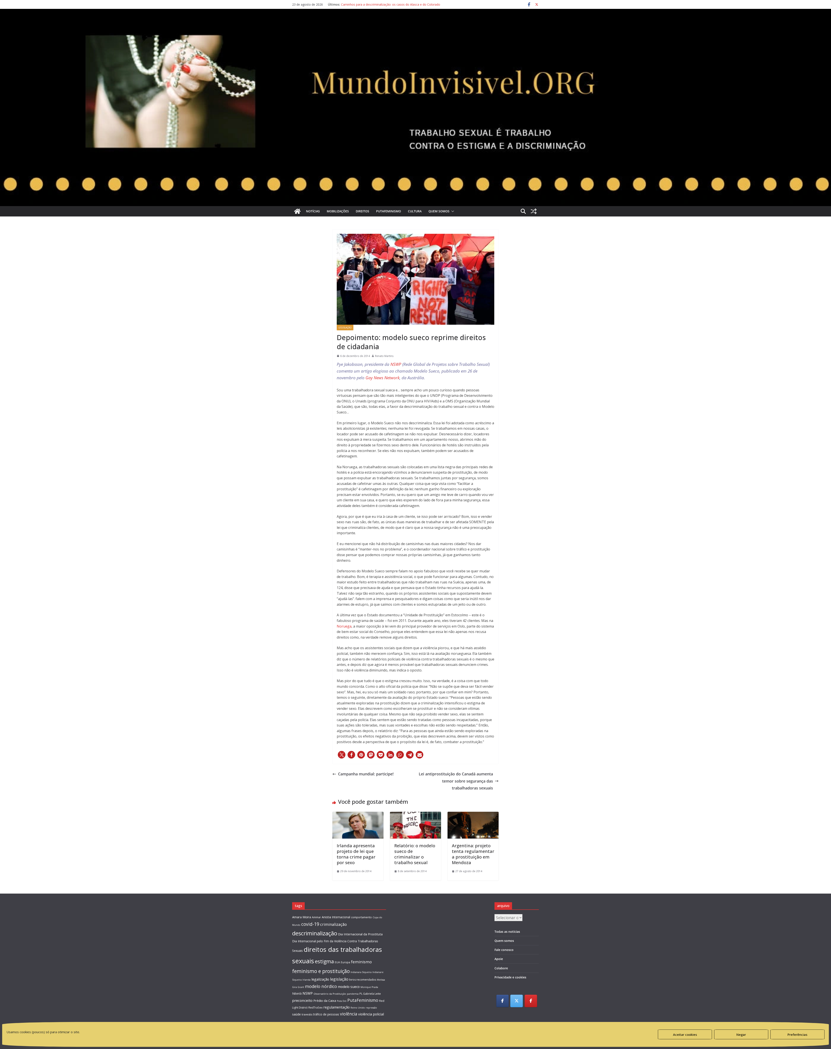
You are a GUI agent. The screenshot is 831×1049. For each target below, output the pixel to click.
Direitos (362, 211)
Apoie (498, 959)
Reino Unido (358, 1007)
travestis (307, 1014)
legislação (339, 979)
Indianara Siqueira (361, 972)
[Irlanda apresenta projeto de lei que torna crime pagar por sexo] (357, 815)
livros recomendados (362, 979)
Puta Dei (341, 1000)
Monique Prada (369, 987)
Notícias (313, 211)
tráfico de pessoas (326, 1014)
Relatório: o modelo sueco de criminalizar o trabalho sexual (414, 854)
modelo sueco (349, 986)
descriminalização (314, 933)
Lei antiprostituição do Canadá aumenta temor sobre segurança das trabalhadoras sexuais (456, 781)
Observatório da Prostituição (330, 993)
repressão (371, 1007)
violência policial (371, 1014)
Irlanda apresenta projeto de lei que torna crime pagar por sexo (356, 854)
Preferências (797, 1034)
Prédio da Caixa (324, 1000)
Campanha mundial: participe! (366, 773)
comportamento (361, 917)
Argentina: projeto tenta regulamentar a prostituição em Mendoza (473, 854)
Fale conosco (504, 950)
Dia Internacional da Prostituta (360, 934)
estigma (324, 961)
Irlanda (307, 979)
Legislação (345, 327)
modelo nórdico (321, 986)
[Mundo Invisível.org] (415, 22)
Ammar (316, 917)
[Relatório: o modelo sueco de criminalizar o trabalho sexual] (415, 815)
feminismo (361, 961)
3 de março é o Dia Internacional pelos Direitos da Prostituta (384, 4)
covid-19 (310, 924)
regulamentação (336, 1007)
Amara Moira (301, 917)
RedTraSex (315, 1007)
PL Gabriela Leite (370, 994)
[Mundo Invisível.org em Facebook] (502, 1001)
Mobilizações (338, 211)
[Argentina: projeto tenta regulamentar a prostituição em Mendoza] (473, 815)
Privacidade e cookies (510, 977)
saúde (296, 1014)
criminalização (333, 924)
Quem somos (438, 211)
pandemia (353, 993)
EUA (337, 962)
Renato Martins (384, 356)
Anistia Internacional (336, 917)
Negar (741, 1034)
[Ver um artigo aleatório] (533, 211)
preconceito (302, 1000)
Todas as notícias (507, 932)
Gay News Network (382, 378)
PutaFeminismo (388, 211)
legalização (320, 979)
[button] (451, 211)
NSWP (395, 364)
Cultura (415, 211)
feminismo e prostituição (321, 971)
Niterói (297, 993)
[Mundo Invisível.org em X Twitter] (516, 1001)
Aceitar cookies (685, 1034)
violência (348, 1014)
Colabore (501, 968)
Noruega (344, 626)
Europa (345, 962)
